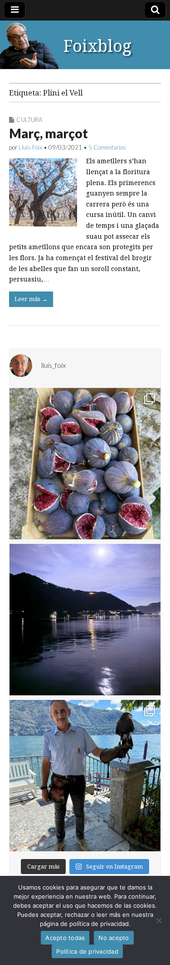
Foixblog (97, 46)
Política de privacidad (87, 951)
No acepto (113, 937)
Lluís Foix (30, 147)
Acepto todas (65, 937)
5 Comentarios (107, 147)
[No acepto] (158, 920)
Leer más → (31, 299)
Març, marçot (48, 133)
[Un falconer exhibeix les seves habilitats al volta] (85, 775)
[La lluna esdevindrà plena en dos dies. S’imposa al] (85, 619)
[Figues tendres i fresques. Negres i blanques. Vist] (85, 463)
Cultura (29, 119)
